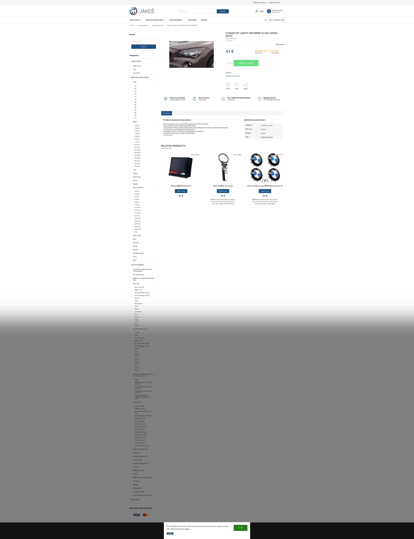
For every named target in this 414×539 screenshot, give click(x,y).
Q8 (135, 113)
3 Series (137, 131)
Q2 (135, 102)
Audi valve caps (139, 406)
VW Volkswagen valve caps (143, 415)
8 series (137, 144)
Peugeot (137, 354)
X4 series (137, 155)
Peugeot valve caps (141, 432)
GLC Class (138, 221)
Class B (137, 194)
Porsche (136, 242)
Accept (240, 528)
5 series (137, 136)
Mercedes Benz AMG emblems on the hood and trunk (143, 396)
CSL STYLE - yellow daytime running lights (142, 270)
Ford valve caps (140, 421)
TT (135, 118)
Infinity (137, 317)
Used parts (135, 500)
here (187, 529)
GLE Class (138, 224)
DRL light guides (138, 274)
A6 (135, 94)
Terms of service (259, 2)
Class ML (137, 207)
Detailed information (233, 76)
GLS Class (138, 229)
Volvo (135, 257)
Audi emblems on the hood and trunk (143, 391)
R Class (137, 202)
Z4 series (137, 166)
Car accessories (137, 265)
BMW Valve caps (140, 408)
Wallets (135, 484)
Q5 (135, 107)
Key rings (136, 283)
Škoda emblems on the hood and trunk (143, 387)
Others (137, 325)
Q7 (135, 110)
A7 (135, 96)
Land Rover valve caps (142, 445)
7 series (137, 142)
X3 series (137, 152)
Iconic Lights (136, 61)
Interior (135, 467)
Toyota (137, 362)
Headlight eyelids (139, 491)
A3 (135, 85)
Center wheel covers (140, 329)
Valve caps (137, 402)
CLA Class (138, 210)
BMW (135, 122)
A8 (135, 99)
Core (134, 69)
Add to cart (246, 63)
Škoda (135, 246)
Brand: (280, 44)
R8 (135, 115)
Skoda (136, 320)
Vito (136, 232)
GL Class (137, 215)
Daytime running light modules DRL (143, 279)
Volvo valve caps (140, 443)
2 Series (137, 128)
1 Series (137, 125)
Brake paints (137, 488)
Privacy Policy (274, 2)
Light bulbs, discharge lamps (143, 495)
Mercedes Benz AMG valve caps (143, 412)
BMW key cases (138, 470)
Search (223, 11)
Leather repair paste (140, 456)
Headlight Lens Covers (140, 77)
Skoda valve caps (140, 418)
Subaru (135, 250)
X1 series (137, 147)
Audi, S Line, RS (139, 287)
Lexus (135, 180)
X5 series (137, 158)
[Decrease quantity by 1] (227, 63)
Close (278, 92)
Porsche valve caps (141, 434)
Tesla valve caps (140, 440)
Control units (137, 460)
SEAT (134, 260)
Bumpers (136, 481)
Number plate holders (140, 463)
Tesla (136, 306)
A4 (135, 88)
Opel (134, 239)
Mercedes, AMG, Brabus (142, 293)
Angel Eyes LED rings (140, 449)
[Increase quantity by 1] (232, 63)
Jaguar (135, 173)
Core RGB (136, 73)
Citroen (137, 332)
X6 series (137, 161)
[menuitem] (136, 20)
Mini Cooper (137, 235)
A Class (137, 191)
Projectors (136, 453)
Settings (170, 533)
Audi (134, 82)
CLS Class (137, 213)
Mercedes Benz (138, 187)
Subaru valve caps (140, 437)
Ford (134, 170)
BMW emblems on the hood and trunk (143, 383)
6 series (137, 139)
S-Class (137, 205)
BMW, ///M (138, 290)
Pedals (135, 474)
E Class (137, 199)
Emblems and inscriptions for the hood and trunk (143, 375)
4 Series (137, 133)
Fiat (136, 314)
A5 (135, 91)
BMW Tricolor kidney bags (142, 477)
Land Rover (137, 177)
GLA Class (138, 218)
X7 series (137, 163)
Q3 (135, 104)
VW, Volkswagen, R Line (142, 295)
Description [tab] (166, 113)
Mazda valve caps (140, 424)
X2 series (137, 150)
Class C (137, 196)
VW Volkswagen (138, 253)
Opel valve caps (140, 429)
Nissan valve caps (140, 426)
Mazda (135, 184)
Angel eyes (137, 66)
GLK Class (138, 226)
